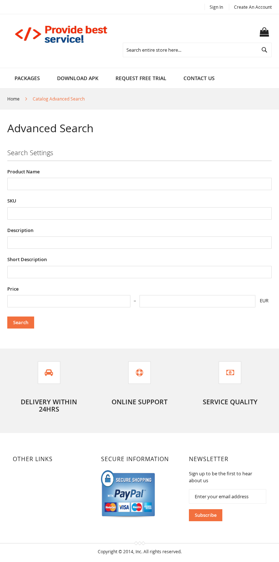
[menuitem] (27, 78)
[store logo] (61, 34)
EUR (264, 300)
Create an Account (253, 7)
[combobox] (197, 50)
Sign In (216, 7)
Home (14, 99)
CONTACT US (199, 78)
